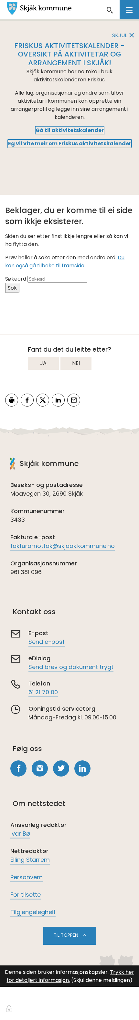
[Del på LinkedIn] (58, 400)
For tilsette (25, 895)
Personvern (26, 877)
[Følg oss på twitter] (61, 768)
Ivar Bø (20, 833)
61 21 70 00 (43, 692)
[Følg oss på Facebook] (18, 768)
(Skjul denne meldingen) (102, 980)
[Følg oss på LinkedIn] (82, 768)
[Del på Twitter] (42, 400)
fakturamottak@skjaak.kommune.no (62, 546)
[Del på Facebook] (27, 400)
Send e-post (46, 642)
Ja (43, 363)
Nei (76, 363)
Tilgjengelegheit (33, 912)
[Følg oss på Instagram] (40, 768)
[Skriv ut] (11, 400)
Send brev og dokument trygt (70, 667)
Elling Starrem (30, 860)
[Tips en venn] (73, 400)
